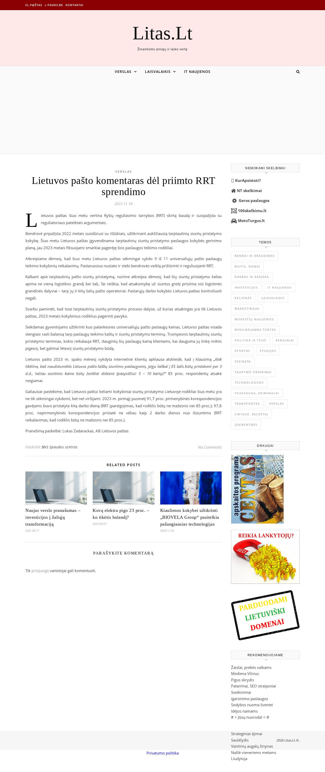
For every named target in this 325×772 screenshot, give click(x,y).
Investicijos (246, 287)
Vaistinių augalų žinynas (252, 746)
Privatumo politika (163, 752)
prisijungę (40, 570)
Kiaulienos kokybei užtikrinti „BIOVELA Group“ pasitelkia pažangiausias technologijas (189, 517)
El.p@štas (33, 5)
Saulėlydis (240, 740)
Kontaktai (74, 5)
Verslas (123, 71)
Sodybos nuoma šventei (252, 704)
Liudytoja (239, 758)
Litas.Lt (162, 32)
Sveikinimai (241, 692)
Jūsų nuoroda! (250, 717)
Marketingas (247, 308)
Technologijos (249, 382)
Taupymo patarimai (253, 372)
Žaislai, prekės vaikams (251, 667)
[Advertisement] (162, 115)
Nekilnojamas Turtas (255, 330)
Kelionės (243, 298)
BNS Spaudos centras (60, 447)
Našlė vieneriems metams (253, 752)
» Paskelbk (54, 5)
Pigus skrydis (242, 679)
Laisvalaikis (158, 71)
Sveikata (243, 361)
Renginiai (285, 340)
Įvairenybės (246, 425)
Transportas (247, 403)
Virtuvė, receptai (251, 414)
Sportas (242, 351)
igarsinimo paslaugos (249, 698)
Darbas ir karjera (252, 277)
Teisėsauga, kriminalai (257, 393)
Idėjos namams (244, 711)
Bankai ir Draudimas (255, 256)
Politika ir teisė (250, 340)
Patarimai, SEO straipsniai (253, 685)
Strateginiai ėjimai (246, 733)
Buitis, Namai (247, 266)
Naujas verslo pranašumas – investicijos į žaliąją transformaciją (52, 517)
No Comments (210, 447)
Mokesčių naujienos (254, 319)
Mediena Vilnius (245, 673)
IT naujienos (197, 71)
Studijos (268, 351)
